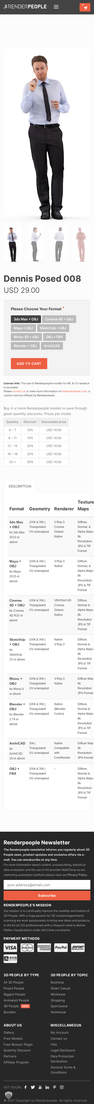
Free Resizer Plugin (18, 1044)
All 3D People (14, 982)
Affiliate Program (16, 1062)
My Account (60, 1032)
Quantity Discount (17, 1050)
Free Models (13, 1038)
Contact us (59, 1038)
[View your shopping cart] (85, 7)
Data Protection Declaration (62, 1058)
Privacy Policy (77, 875)
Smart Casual (60, 988)
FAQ (54, 1044)
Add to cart (29, 364)
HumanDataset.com (74, 391)
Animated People (16, 1000)
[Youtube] (40, 1087)
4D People (16, 1006)
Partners (10, 1056)
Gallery (9, 1032)
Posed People (14, 988)
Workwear (58, 994)
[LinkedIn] (47, 1087)
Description (20, 486)
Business (57, 982)
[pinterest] (54, 1087)
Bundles (10, 1012)
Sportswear (59, 1006)
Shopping (58, 1000)
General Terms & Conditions (63, 1069)
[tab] (20, 486)
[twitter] (32, 1087)
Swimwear (58, 1012)
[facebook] (25, 1087)
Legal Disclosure (63, 1050)
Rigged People (14, 994)
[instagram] (61, 1087)
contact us (19, 391)
